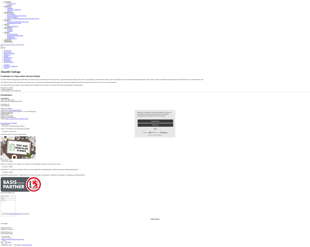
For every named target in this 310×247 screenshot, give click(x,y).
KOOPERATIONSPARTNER (15, 35)
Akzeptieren (155, 121)
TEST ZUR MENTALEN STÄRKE (16, 15)
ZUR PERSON (11, 14)
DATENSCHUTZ (12, 38)
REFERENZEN (8, 28)
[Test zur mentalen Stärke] (18, 158)
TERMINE (10, 8)
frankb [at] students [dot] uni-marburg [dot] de (16, 118)
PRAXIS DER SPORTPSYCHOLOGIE (17, 22)
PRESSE (7, 25)
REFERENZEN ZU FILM (14, 23)
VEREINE (10, 31)
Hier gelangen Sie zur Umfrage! (9, 123)
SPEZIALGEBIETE (12, 17)
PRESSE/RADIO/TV (12, 26)
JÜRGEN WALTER (9, 12)
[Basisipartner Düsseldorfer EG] (21, 191)
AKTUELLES (8, 6)
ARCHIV (9, 5)
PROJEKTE (7, 20)
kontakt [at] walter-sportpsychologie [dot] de (12, 239)
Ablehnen (155, 125)
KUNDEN (10, 29)
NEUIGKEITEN (11, 3)
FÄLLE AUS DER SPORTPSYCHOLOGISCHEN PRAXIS (23, 18)
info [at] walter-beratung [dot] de (13, 110)
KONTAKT (7, 32)
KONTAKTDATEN (12, 34)
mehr (155, 129)
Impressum (150, 134)
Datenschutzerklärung (15, 214)
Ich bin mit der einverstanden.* (16, 214)
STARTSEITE (8, 2)
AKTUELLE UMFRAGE (14, 9)
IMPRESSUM (11, 37)
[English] (8, 242)
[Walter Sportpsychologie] (12, 44)
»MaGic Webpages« (27, 245)
